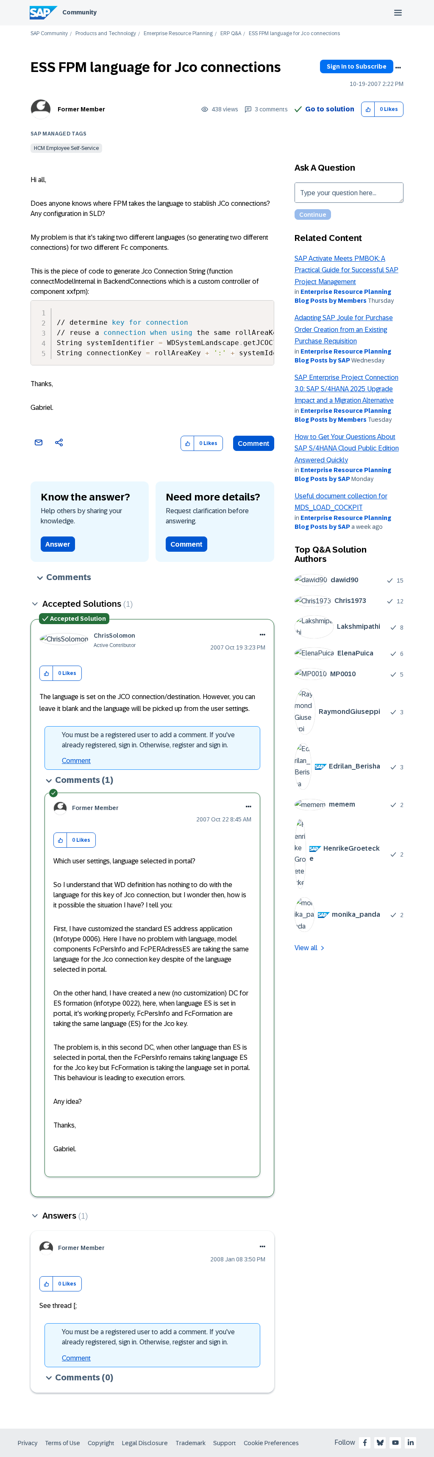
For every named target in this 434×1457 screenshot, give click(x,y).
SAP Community (49, 33)
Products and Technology (105, 33)
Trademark (190, 1443)
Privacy (27, 1443)
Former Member (81, 109)
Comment (254, 443)
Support (224, 1443)
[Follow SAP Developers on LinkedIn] (410, 1442)
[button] (368, 109)
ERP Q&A (230, 33)
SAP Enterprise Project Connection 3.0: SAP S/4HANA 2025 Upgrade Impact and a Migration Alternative (346, 389)
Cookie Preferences (271, 1443)
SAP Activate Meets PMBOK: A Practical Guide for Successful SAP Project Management (346, 270)
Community (79, 12)
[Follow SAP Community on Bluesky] (380, 1442)
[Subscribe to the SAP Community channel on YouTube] (395, 1442)
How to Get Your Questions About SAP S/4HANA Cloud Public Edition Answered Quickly (347, 448)
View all (306, 947)
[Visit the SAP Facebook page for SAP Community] (365, 1442)
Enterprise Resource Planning (178, 33)
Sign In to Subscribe (357, 66)
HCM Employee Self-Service (66, 148)
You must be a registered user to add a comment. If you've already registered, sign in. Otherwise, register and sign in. (148, 740)
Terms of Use (62, 1443)
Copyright (101, 1443)
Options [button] (398, 67)
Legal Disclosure (145, 1443)
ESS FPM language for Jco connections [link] (294, 33)
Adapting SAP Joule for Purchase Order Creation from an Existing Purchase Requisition (344, 329)
